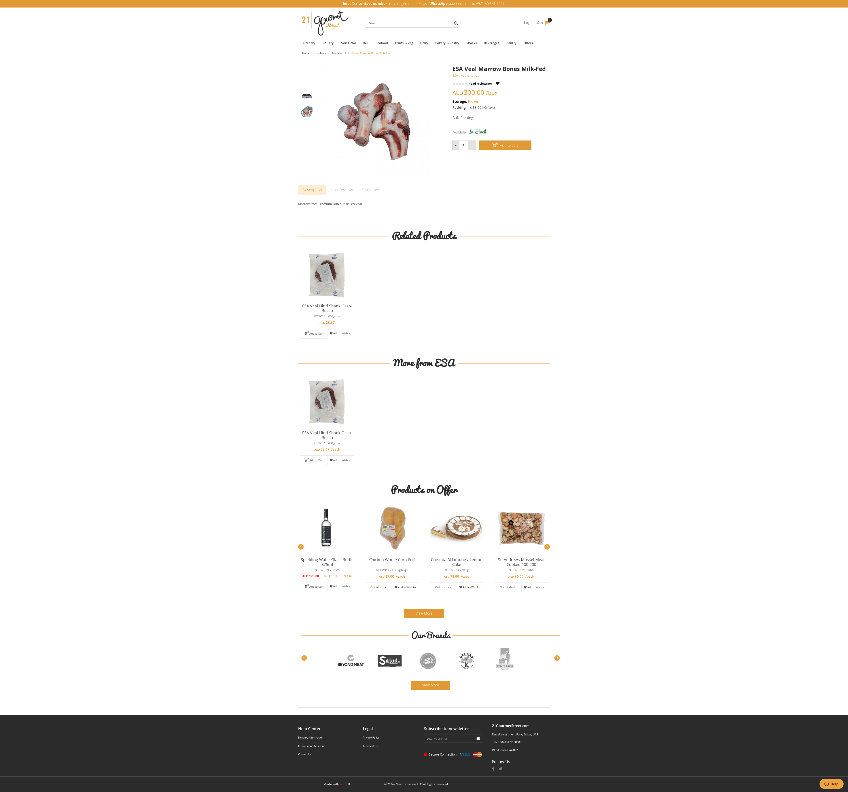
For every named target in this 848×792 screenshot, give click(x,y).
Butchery (320, 53)
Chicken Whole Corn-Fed (392, 559)
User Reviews (342, 189)
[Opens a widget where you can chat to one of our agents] (831, 784)
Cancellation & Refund (311, 746)
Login (528, 22)
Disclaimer (370, 189)
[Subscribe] (478, 739)
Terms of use (371, 746)
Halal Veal (337, 53)
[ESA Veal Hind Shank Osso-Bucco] (327, 274)
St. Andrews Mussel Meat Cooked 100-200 (521, 562)
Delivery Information (310, 737)
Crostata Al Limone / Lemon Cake (457, 562)
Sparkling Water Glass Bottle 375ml (327, 562)
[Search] (456, 23)
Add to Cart (508, 145)
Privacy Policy (371, 737)
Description (312, 189)
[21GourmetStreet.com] (325, 22)
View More (424, 613)
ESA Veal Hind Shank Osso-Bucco (327, 308)
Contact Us (305, 754)
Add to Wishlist (342, 333)
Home (306, 53)
